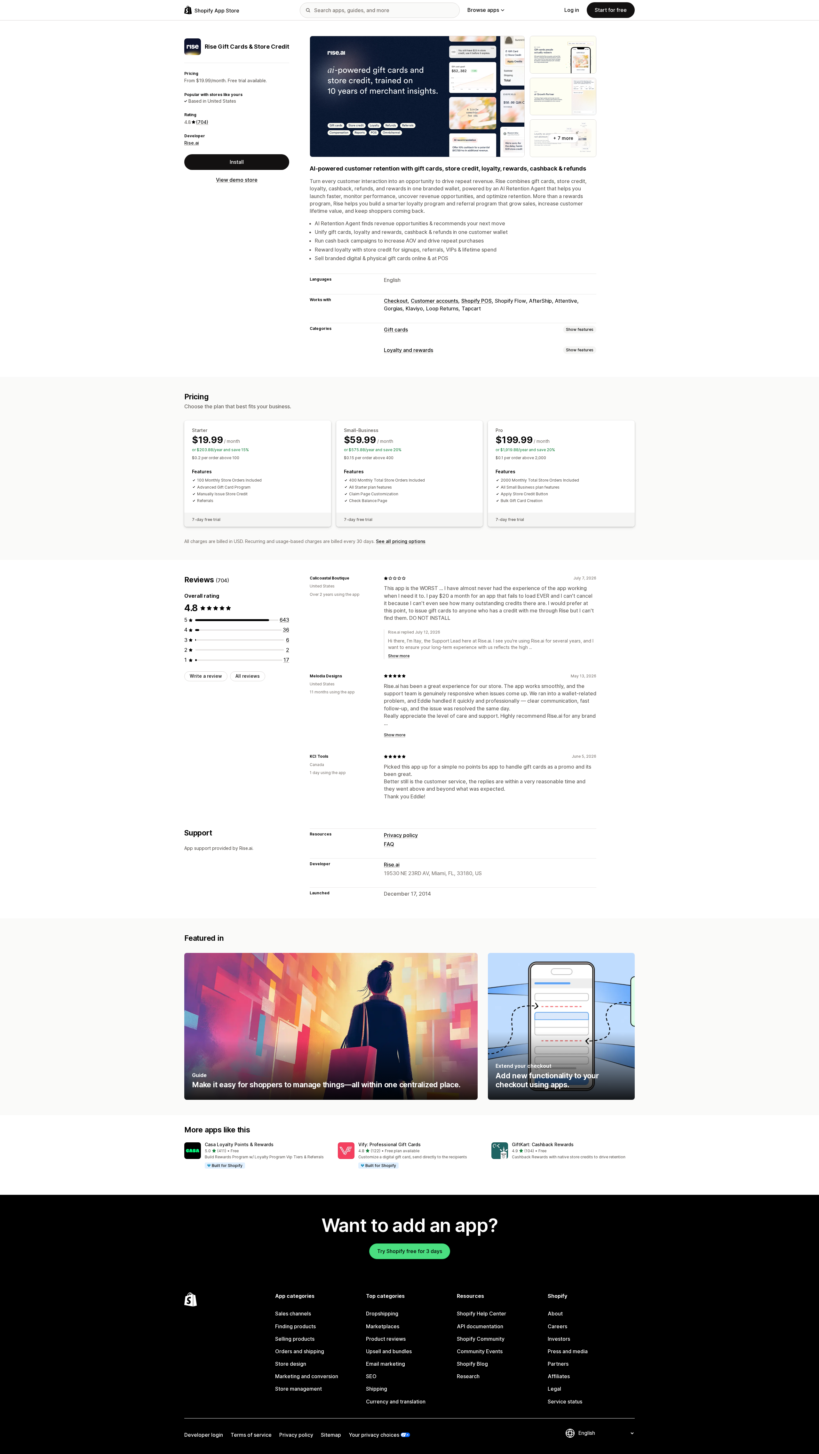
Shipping (376, 1389)
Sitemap (331, 1435)
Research (468, 1376)
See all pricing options (400, 541)
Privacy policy (401, 835)
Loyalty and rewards (408, 350)
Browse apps (483, 10)
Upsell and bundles (389, 1351)
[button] (256, 1155)
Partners (558, 1364)
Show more (399, 655)
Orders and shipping (299, 1351)
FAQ (389, 844)
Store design (290, 1364)
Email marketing (385, 1364)
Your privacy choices (374, 1435)
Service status (565, 1401)
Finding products (295, 1326)
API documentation (480, 1326)
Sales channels (293, 1313)
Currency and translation (395, 1401)
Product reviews (386, 1339)
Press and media (568, 1351)
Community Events (480, 1351)
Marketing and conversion (306, 1376)
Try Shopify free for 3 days (409, 1251)
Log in (571, 10)
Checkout (396, 301)
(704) (202, 122)
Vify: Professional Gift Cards (389, 1144)
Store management (298, 1389)
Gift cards (396, 329)
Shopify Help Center (481, 1313)
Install (237, 162)
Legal (554, 1389)
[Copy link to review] (353, 578)
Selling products (294, 1339)
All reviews (247, 676)
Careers (557, 1326)
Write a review (206, 676)
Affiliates (559, 1376)
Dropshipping (382, 1313)
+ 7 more (563, 138)
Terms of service (251, 1435)
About (555, 1313)
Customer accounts (434, 301)
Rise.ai (191, 143)
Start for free (611, 10)
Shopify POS (476, 301)
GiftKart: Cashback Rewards (543, 1144)
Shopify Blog (472, 1364)
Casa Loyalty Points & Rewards (239, 1144)
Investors (559, 1339)
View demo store (237, 180)
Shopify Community (481, 1339)
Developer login (203, 1435)
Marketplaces (382, 1326)
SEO (371, 1376)
